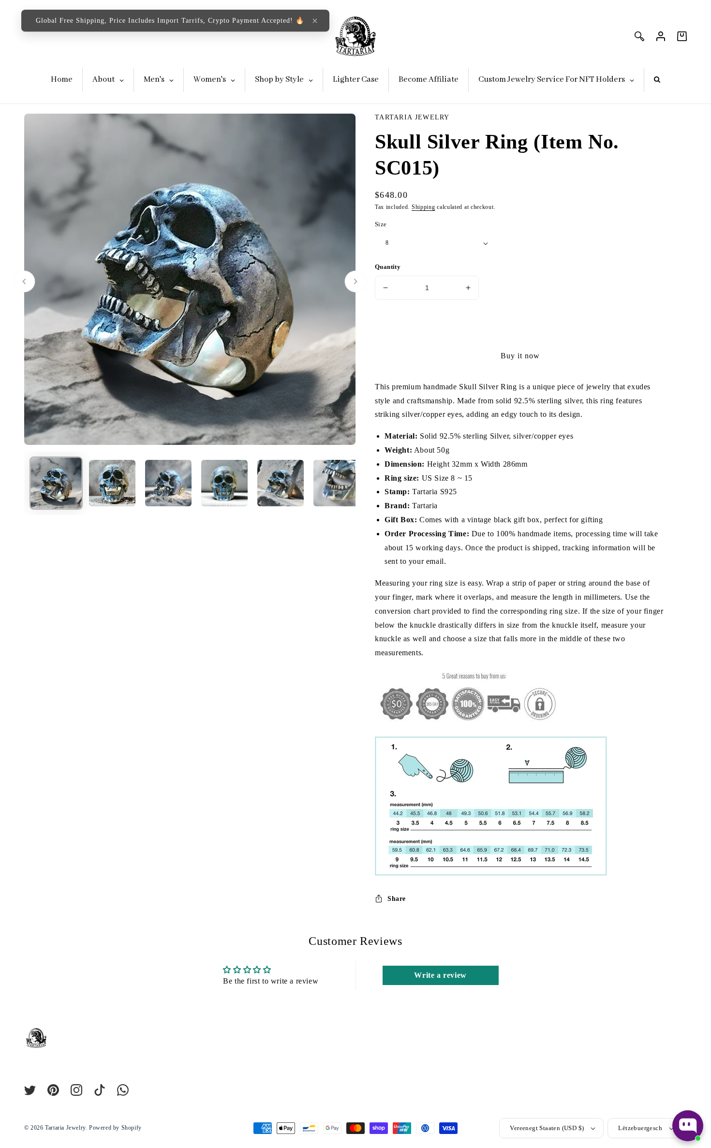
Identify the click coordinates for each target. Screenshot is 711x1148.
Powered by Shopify (115, 1127)
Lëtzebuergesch (640, 1128)
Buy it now (520, 356)
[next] (355, 281)
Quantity (387, 266)
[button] (315, 20)
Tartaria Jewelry (65, 1127)
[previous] (24, 281)
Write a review (440, 975)
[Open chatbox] (687, 1125)
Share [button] (396, 898)
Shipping (423, 207)
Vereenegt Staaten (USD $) (547, 1128)
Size (381, 224)
